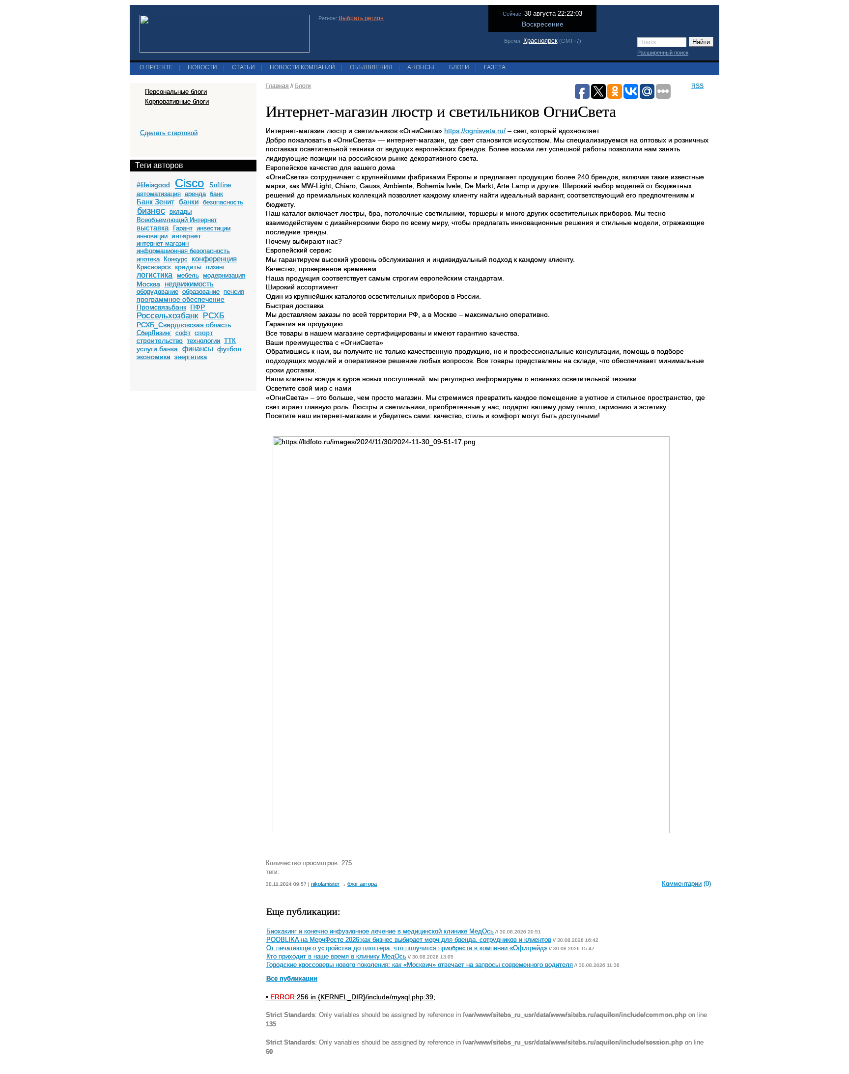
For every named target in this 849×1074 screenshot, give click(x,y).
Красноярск (540, 40)
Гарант (183, 228)
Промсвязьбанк (161, 307)
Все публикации (291, 978)
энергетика (190, 357)
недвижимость (189, 284)
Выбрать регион (361, 18)
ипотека (148, 259)
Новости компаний (302, 67)
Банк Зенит (155, 202)
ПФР (197, 307)
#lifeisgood (153, 185)
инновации (152, 236)
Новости (202, 67)
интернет (186, 236)
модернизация (224, 275)
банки (188, 202)
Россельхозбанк (167, 315)
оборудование (157, 291)
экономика (153, 357)
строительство (160, 340)
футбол (229, 349)
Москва (148, 284)
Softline (220, 185)
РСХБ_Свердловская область (184, 325)
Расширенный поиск (662, 53)
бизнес (151, 211)
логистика (154, 275)
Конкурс (176, 259)
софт (183, 333)
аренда (195, 194)
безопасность (223, 202)
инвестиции (213, 228)
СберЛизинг (154, 333)
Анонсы (420, 67)
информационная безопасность (183, 250)
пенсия (234, 291)
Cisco (189, 183)
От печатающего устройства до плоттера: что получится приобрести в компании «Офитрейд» (406, 948)
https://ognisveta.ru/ (475, 131)
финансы (197, 348)
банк (216, 194)
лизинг (215, 267)
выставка (153, 228)
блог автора (362, 884)
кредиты (188, 267)
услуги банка (157, 349)
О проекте (156, 67)
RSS (697, 86)
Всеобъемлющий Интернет (177, 220)
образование (201, 291)
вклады (181, 211)
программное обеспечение (181, 299)
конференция (214, 258)
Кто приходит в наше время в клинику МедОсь (336, 956)
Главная (277, 86)
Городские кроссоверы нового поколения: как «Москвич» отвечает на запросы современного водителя (419, 964)
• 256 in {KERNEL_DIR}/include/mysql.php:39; (350, 997)
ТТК (230, 340)
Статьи (243, 67)
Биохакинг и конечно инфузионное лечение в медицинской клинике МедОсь (380, 931)
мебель (188, 275)
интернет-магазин (163, 243)
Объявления (371, 67)
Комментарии (682, 883)
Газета (495, 67)
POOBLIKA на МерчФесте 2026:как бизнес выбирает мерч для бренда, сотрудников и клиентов (408, 939)
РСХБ (214, 315)
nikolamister (325, 884)
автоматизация (159, 194)
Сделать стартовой (169, 133)
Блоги (459, 67)
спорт (204, 333)
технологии (203, 340)
